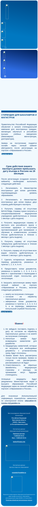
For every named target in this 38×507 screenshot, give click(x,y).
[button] (5, 47)
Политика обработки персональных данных (19, 500)
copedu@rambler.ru (19, 472)
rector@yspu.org (19, 441)
